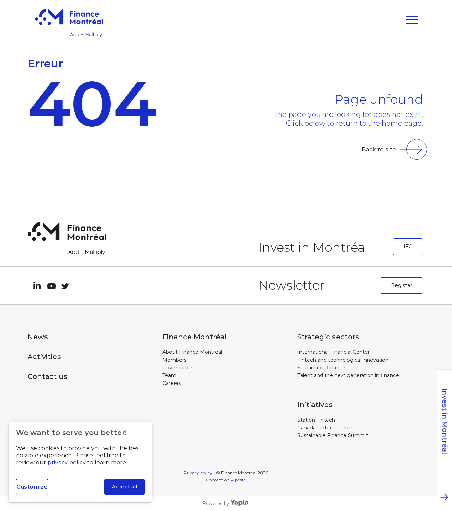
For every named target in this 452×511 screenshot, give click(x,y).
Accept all (124, 486)
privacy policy (67, 462)
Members (174, 360)
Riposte (238, 479)
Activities (44, 356)
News (38, 337)
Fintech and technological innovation (342, 360)
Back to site (379, 149)
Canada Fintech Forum (325, 427)
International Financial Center (333, 352)
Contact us (47, 376)
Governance (177, 367)
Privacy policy (198, 472)
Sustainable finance (321, 367)
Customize (32, 486)
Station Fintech (316, 420)
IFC (408, 246)
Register (401, 285)
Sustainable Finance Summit (332, 435)
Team (169, 375)
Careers (171, 383)
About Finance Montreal (192, 352)
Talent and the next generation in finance (348, 375)
